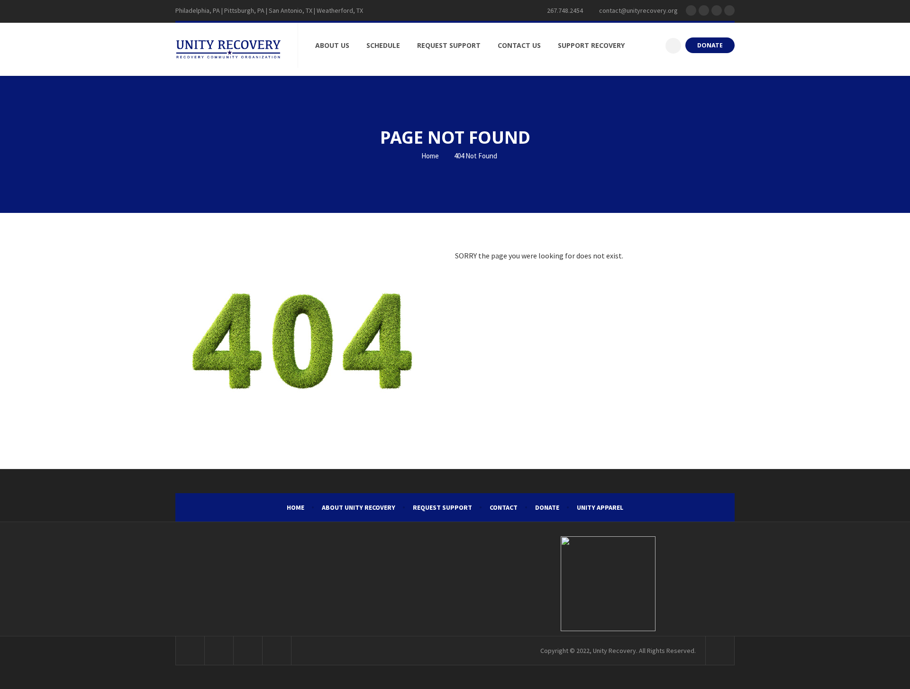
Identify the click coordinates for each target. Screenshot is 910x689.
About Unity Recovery (358, 507)
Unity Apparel (600, 507)
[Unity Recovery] (228, 49)
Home (429, 155)
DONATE (710, 45)
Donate (547, 507)
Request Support (442, 507)
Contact (504, 507)
